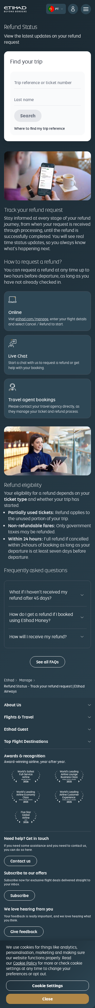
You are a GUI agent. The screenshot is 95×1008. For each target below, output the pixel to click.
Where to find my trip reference (39, 128)
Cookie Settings (47, 985)
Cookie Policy (25, 963)
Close (47, 999)
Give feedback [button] (23, 931)
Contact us (20, 861)
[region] (47, 974)
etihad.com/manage (31, 319)
